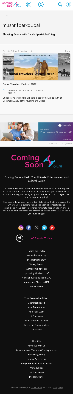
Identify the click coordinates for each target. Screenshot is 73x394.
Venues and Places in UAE (36, 282)
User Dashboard (36, 302)
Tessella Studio (36, 387)
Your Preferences (36, 307)
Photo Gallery (36, 367)
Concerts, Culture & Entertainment (17, 51)
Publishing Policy (36, 354)
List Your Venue (36, 316)
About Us (36, 341)
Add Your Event (36, 311)
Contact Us (36, 329)
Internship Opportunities (36, 325)
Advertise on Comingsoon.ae (60, 143)
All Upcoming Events (36, 268)
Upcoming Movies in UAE (36, 273)
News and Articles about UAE (36, 277)
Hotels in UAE (36, 286)
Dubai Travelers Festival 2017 (19, 84)
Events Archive (36, 376)
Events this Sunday (36, 259)
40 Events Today (41, 238)
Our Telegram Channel (36, 320)
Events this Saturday (36, 255)
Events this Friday (36, 251)
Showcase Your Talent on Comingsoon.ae (36, 350)
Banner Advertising (36, 359)
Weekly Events (36, 264)
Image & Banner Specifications (36, 363)
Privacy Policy (58, 387)
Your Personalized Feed (36, 298)
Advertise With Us (36, 345)
